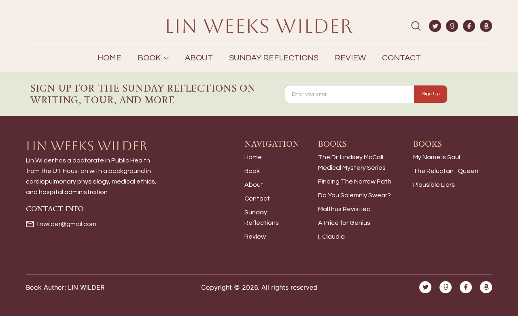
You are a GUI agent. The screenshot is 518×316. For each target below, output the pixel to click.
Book (252, 171)
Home (109, 58)
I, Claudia (331, 236)
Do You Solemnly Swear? (354, 195)
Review (350, 58)
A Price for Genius (344, 223)
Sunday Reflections (273, 58)
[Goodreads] (452, 26)
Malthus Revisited (344, 209)
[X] (435, 26)
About (199, 58)
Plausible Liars (434, 184)
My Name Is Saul (436, 157)
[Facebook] (469, 26)
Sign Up (430, 93)
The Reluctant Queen (445, 171)
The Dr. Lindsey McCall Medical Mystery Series (352, 162)
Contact (401, 58)
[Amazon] (486, 26)
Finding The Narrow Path (354, 181)
